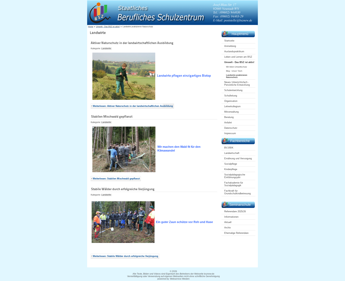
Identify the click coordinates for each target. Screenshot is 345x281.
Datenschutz (230, 128)
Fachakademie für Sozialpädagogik (233, 184)
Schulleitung (230, 95)
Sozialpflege (230, 163)
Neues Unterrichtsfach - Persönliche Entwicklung (237, 83)
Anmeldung (230, 46)
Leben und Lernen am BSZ (238, 56)
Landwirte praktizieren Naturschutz (236, 76)
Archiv (227, 227)
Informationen (231, 216)
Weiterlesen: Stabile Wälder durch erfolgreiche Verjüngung (125, 256)
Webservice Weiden (180, 279)
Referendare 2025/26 (235, 211)
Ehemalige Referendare (236, 233)
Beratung (229, 117)
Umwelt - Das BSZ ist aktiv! (239, 62)
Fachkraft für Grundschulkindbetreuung (237, 192)
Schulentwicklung (233, 90)
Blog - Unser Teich (234, 71)
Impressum (230, 133)
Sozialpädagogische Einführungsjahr (234, 176)
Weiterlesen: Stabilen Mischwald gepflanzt (116, 178)
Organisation (230, 101)
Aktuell (227, 222)
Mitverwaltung (231, 111)
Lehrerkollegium (232, 106)
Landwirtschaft (231, 153)
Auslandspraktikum (234, 51)
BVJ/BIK (228, 147)
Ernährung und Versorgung (238, 158)
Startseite (229, 40)
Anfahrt (228, 122)
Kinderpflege (230, 169)
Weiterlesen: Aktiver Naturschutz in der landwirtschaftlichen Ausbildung (133, 106)
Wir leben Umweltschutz (236, 67)
